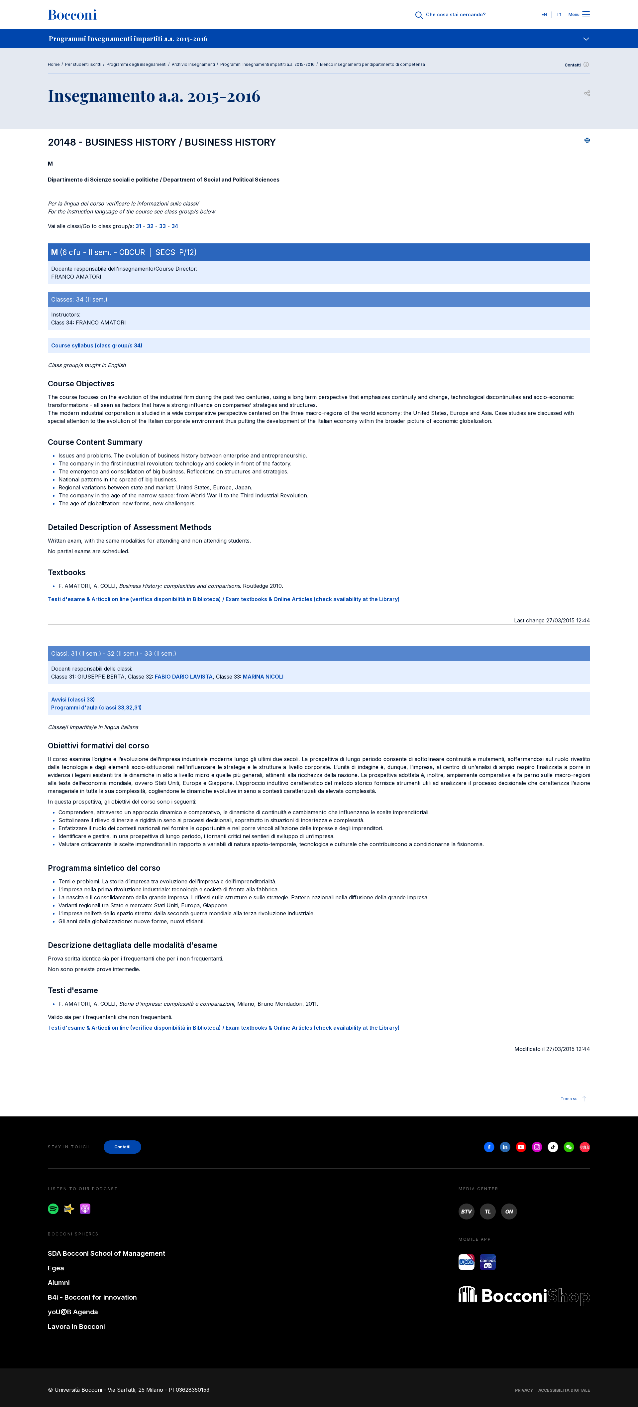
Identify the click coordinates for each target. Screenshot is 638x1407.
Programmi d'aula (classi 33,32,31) (96, 707)
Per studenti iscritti (83, 64)
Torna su (569, 1098)
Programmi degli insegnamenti (136, 64)
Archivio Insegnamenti (193, 64)
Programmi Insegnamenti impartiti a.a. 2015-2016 (267, 64)
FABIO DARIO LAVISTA (184, 676)
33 (162, 226)
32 (150, 226)
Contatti (573, 65)
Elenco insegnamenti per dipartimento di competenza (372, 64)
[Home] (72, 14)
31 (138, 226)
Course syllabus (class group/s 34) (97, 345)
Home (54, 64)
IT (559, 14)
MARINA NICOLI (263, 676)
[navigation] (319, 38)
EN (544, 14)
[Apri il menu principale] (586, 15)
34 (174, 226)
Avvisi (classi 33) (73, 699)
